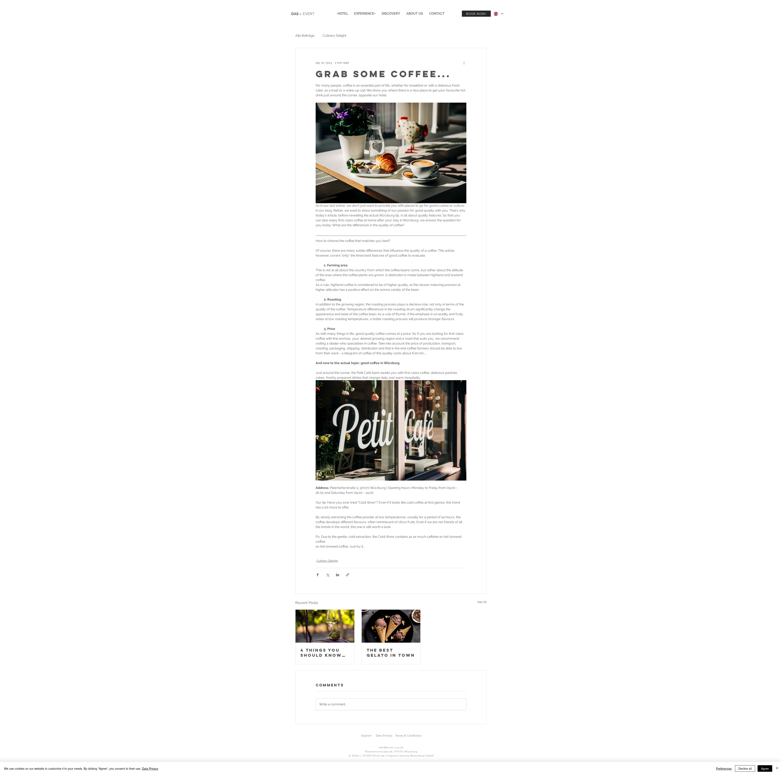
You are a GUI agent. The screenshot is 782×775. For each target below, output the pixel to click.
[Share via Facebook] (318, 575)
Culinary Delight (334, 35)
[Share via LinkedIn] (337, 575)
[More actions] (463, 62)
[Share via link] (347, 575)
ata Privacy (385, 735)
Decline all (745, 768)
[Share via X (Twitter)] (327, 575)
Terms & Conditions (408, 735)
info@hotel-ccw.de (391, 747)
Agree (765, 768)
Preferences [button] (724, 768)
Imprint (366, 735)
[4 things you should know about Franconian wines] (324, 626)
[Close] (777, 768)
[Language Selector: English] (498, 13)
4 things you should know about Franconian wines (321, 653)
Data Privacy (150, 768)
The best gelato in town (391, 653)
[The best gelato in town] (391, 626)
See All (482, 602)
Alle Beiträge (304, 35)
